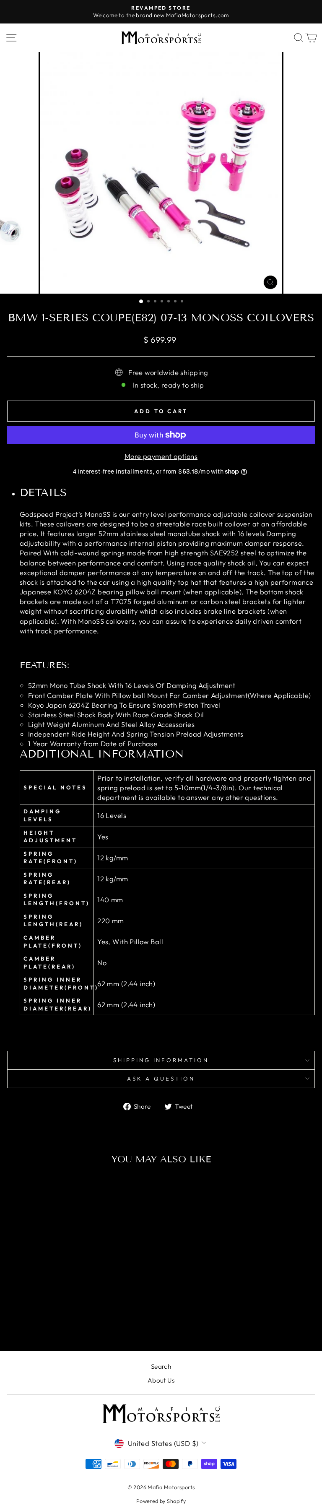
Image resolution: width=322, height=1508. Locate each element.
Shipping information (161, 1060)
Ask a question (161, 1078)
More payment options (161, 456)
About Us (161, 1380)
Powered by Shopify (161, 1501)
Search (161, 1366)
